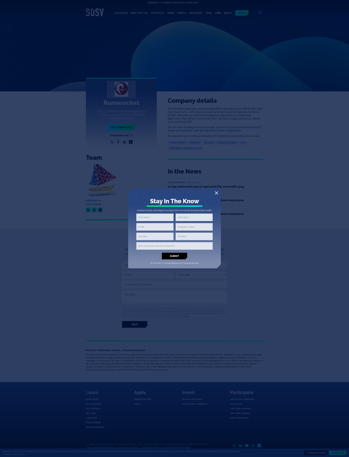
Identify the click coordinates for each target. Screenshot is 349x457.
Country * (182, 236)
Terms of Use (188, 263)
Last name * (183, 217)
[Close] (216, 193)
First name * (144, 217)
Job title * (143, 236)
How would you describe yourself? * (157, 246)
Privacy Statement (173, 263)
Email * (141, 227)
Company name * (186, 227)
